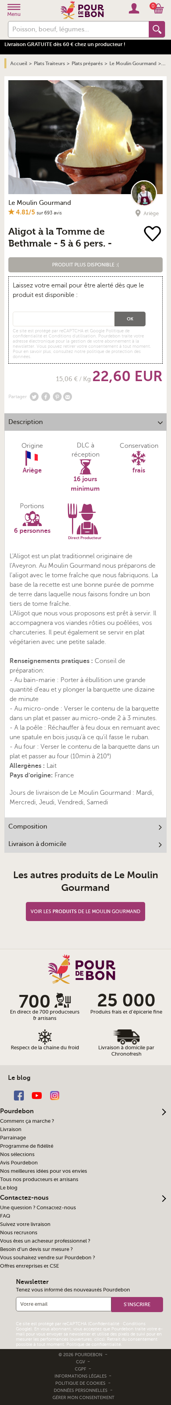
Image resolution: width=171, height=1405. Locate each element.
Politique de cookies (80, 1383)
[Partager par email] (67, 396)
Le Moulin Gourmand (39, 202)
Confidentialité (104, 1323)
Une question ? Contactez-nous (38, 1207)
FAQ (5, 1216)
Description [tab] (25, 422)
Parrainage (13, 1138)
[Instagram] (55, 1095)
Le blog (8, 1188)
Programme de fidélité (26, 1146)
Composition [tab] (27, 826)
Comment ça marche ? (27, 1121)
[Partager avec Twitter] (34, 396)
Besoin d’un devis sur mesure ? (36, 1249)
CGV (81, 1362)
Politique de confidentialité (93, 1344)
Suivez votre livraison (25, 1224)
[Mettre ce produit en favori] (152, 234)
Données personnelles (80, 1390)
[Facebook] (19, 1095)
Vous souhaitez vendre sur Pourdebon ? (47, 1257)
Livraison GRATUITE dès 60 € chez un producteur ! (64, 44)
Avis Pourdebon (19, 1163)
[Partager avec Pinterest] (57, 396)
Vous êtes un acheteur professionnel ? (45, 1241)
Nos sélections (17, 1154)
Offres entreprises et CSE (29, 1266)
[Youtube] (37, 1095)
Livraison (10, 1129)
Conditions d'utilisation (72, 336)
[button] (85, 264)
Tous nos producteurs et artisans (39, 1179)
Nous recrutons (18, 1232)
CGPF (81, 1369)
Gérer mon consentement (83, 1397)
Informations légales (81, 1376)
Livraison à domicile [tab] (37, 844)
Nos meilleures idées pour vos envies (43, 1171)
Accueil (18, 63)
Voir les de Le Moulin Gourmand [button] (85, 911)
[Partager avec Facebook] (45, 396)
